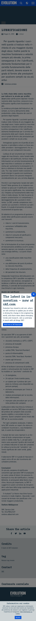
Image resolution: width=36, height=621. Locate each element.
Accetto (18, 617)
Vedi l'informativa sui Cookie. (24, 613)
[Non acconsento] (33, 611)
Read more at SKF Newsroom (13, 324)
